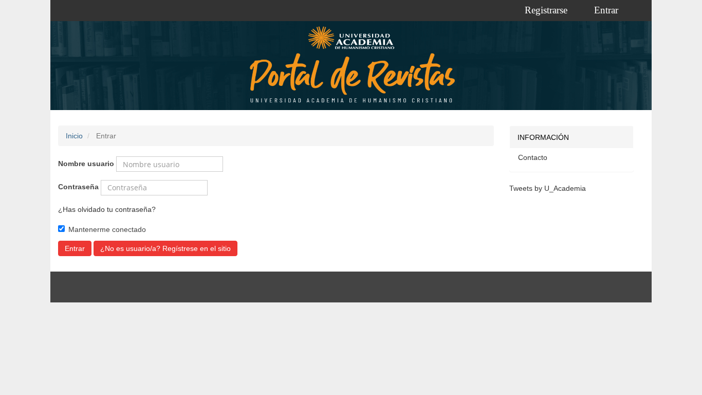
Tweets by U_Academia (547, 188)
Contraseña (78, 187)
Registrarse (546, 10)
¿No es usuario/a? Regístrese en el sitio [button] (165, 248)
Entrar (606, 10)
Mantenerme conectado (107, 229)
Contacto (532, 157)
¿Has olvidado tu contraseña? (107, 209)
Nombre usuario (86, 163)
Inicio (74, 136)
